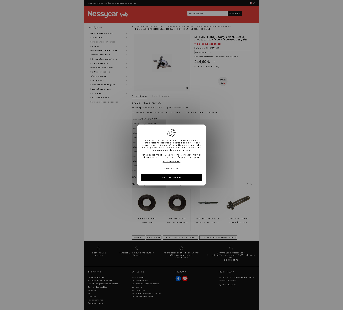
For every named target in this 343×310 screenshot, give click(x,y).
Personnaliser (171, 168)
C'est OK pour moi (171, 177)
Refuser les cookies (171, 161)
